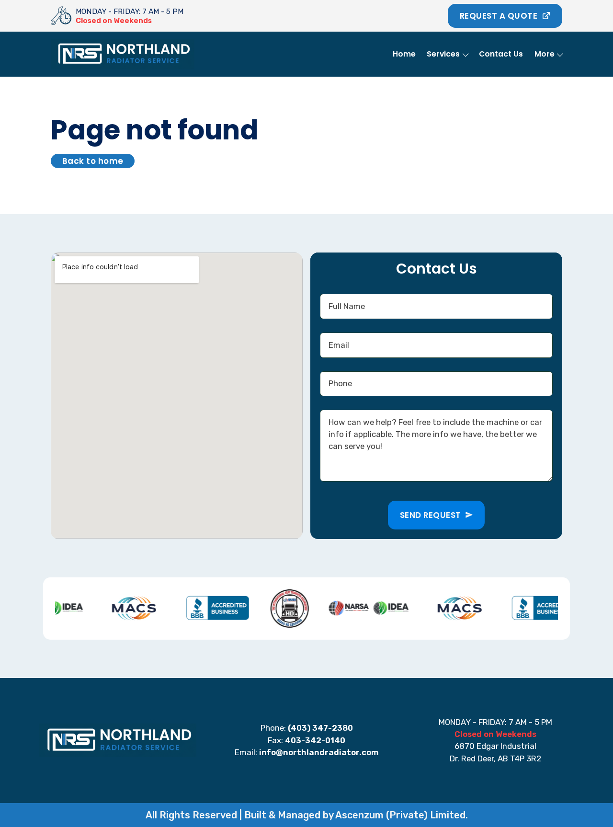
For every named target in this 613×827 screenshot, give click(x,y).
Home (404, 54)
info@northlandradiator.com (318, 752)
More (544, 54)
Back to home (93, 161)
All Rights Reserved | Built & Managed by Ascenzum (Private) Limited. (307, 815)
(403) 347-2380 (320, 728)
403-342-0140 (315, 740)
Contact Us (501, 54)
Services (443, 54)
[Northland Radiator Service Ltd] (61, 15)
